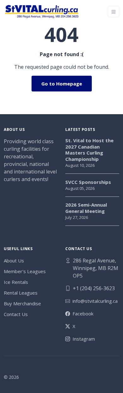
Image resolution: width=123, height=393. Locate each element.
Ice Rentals (16, 282)
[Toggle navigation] (113, 11)
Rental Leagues (21, 293)
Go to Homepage (61, 83)
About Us (14, 260)
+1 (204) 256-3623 (94, 288)
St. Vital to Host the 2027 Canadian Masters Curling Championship (89, 150)
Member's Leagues (25, 271)
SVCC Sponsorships (88, 182)
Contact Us (16, 314)
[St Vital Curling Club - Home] (41, 11)
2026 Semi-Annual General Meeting (86, 208)
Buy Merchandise (22, 303)
